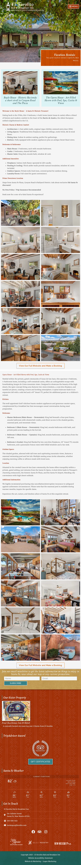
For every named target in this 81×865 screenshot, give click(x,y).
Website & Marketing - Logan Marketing (40, 861)
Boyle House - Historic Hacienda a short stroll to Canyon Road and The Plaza (20, 100)
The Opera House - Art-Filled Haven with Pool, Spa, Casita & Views (61, 100)
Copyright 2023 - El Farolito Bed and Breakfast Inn (40, 855)
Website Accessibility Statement (40, 858)
